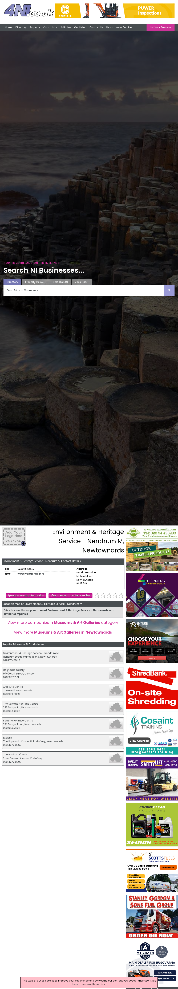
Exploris (7, 737)
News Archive (124, 27)
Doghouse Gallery (14, 670)
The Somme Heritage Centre (20, 703)
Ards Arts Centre (13, 687)
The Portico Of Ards (15, 754)
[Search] (169, 290)
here (75, 984)
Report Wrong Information (27, 595)
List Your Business (160, 27)
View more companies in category (62, 622)
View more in (63, 632)
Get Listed (80, 27)
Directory (21, 27)
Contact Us (96, 27)
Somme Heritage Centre (18, 720)
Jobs (54, 27)
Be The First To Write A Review (71, 595)
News (109, 27)
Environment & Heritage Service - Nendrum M (31, 653)
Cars (46, 27)
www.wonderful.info (31, 573)
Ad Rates (65, 27)
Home (8, 27)
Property (35, 27)
